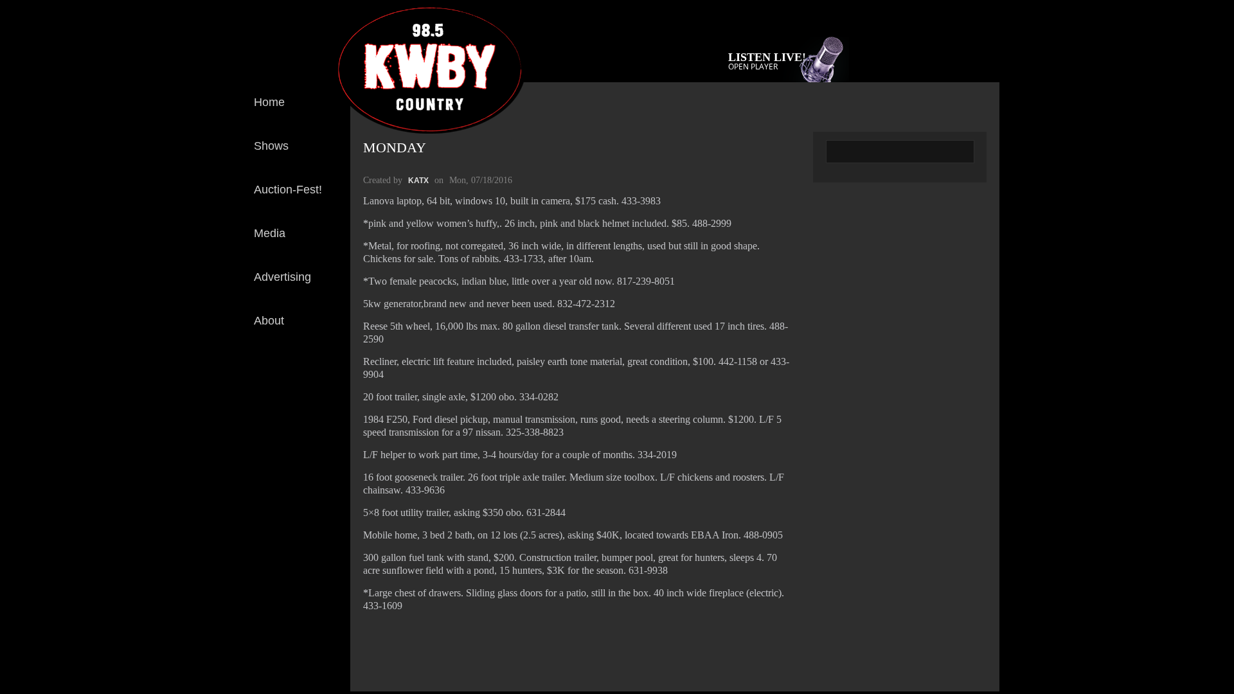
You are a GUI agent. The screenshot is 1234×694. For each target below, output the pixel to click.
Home (269, 102)
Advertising (282, 277)
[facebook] (330, 377)
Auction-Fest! (288, 189)
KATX (418, 180)
